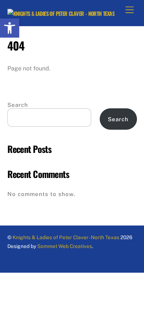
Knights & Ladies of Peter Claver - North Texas (66, 237)
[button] (9, 28)
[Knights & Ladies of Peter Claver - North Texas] (60, 13)
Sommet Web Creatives (64, 246)
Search (17, 105)
